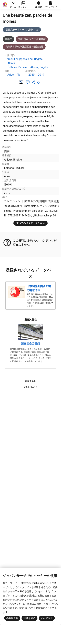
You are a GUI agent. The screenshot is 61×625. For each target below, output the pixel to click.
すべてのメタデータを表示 (30, 223)
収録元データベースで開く (20, 29)
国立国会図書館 (30, 343)
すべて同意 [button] (47, 618)
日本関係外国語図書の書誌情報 (39, 288)
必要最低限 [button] (12, 618)
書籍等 (8, 39)
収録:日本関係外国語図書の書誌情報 (24, 46)
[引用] (28, 82)
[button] (51, 4)
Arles (10, 74)
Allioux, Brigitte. (39, 67)
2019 (41, 74)
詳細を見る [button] (29, 618)
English (38, 7)
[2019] (31, 74)
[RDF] (21, 82)
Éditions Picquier (17, 67)
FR (18, 74)
